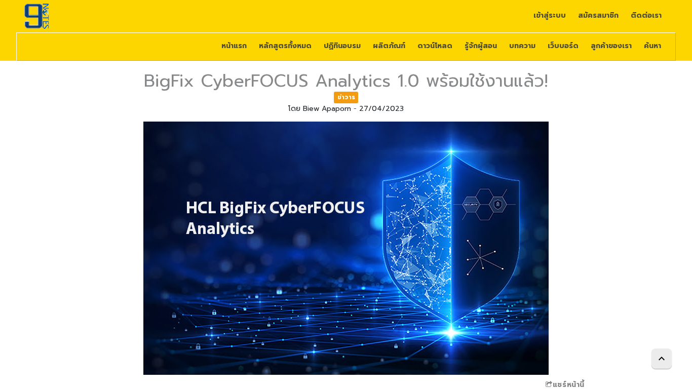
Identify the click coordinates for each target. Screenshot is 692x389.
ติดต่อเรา (646, 15)
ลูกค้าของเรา (611, 46)
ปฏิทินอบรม (342, 46)
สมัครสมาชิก (598, 15)
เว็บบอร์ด (563, 46)
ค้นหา (652, 46)
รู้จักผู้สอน (481, 46)
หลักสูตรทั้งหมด (285, 46)
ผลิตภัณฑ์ (389, 46)
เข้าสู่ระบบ (549, 15)
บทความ (522, 46)
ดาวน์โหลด (434, 46)
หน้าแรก (234, 46)
